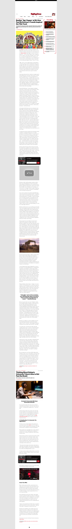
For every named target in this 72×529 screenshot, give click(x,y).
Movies (33, 16)
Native (37, 521)
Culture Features (23, 370)
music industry (33, 521)
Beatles (22, 49)
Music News (21, 18)
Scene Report (41, 16)
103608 (25, 521)
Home (16, 18)
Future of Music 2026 (48, 16)
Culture (29, 16)
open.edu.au (21, 519)
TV (36, 16)
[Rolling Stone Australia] (36, 14)
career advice (28, 521)
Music (25, 16)
